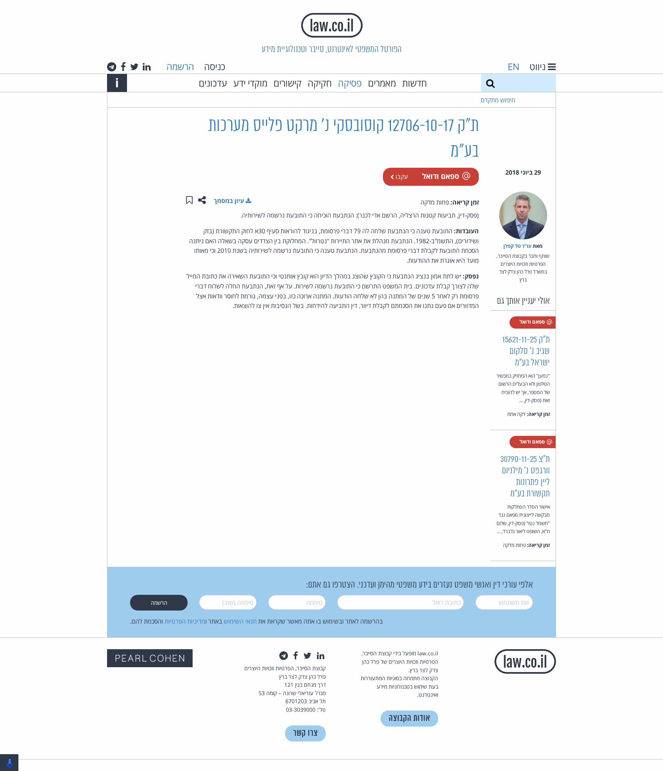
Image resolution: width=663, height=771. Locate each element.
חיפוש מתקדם (498, 100)
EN (514, 66)
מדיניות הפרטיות (185, 621)
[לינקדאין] (147, 67)
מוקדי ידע (250, 83)
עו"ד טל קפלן (517, 245)
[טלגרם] (111, 67)
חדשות (414, 83)
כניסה (214, 66)
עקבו (401, 176)
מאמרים (382, 83)
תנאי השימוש (240, 621)
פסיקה (350, 83)
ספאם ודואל (440, 176)
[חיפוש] (490, 83)
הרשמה (180, 66)
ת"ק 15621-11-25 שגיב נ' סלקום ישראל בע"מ (526, 351)
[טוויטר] (134, 67)
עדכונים (213, 83)
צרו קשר (305, 733)
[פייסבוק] (123, 67)
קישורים (288, 83)
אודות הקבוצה (409, 718)
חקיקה (320, 83)
